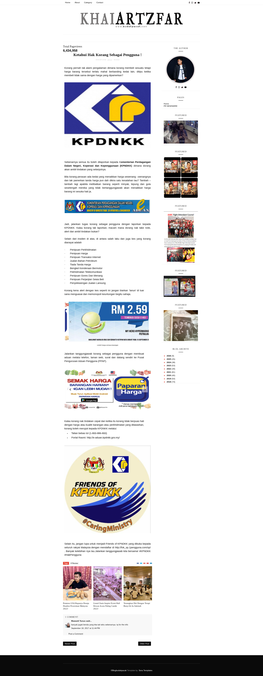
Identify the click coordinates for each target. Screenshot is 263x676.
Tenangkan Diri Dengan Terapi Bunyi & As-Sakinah (137, 604)
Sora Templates (145, 670)
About (77, 2)
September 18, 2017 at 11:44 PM (85, 628)
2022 (169, 369)
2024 (169, 362)
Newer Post (70, 644)
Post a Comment (75, 634)
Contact (99, 2)
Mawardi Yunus (78, 621)
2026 (169, 356)
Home (67, 2)
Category (88, 2)
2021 (169, 372)
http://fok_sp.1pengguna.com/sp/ (133, 547)
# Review (74, 563)
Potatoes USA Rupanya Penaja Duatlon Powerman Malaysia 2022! (76, 606)
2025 (169, 359)
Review (116, 60)
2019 (169, 379)
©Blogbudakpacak (119, 670)
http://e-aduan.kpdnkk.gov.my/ (103, 437)
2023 (169, 365)
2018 (169, 382)
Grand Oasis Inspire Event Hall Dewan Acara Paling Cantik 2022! (106, 606)
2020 (169, 375)
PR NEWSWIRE (170, 106)
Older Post (144, 644)
